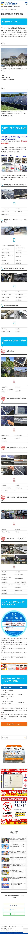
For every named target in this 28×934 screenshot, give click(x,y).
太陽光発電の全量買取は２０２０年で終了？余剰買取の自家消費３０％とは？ (17, 865)
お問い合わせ (4, 926)
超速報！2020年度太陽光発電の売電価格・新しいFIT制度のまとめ (17, 878)
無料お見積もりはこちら (15, 724)
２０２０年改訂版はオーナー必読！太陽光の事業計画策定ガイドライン (17, 845)
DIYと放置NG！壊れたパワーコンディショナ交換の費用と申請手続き (17, 871)
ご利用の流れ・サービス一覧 (7, 928)
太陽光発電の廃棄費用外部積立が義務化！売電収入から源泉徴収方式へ (17, 858)
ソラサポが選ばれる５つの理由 (16, 926)
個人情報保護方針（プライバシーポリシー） (10, 930)
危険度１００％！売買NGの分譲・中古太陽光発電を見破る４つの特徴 (17, 839)
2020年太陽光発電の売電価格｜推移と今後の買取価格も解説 (17, 884)
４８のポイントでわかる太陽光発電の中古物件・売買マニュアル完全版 (17, 852)
